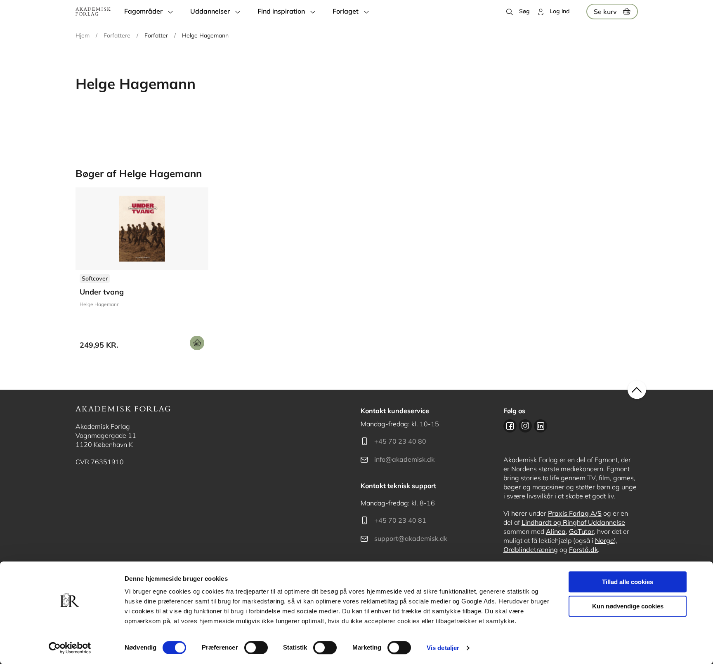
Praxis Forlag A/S (575, 513)
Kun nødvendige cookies (627, 606)
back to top (637, 390)
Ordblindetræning (530, 549)
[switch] (256, 647)
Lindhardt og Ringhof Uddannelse (573, 522)
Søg (524, 11)
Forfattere (117, 35)
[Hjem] (93, 11)
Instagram (525, 426)
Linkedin (540, 426)
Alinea (556, 531)
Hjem (83, 35)
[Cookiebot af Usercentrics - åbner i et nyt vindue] (70, 648)
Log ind (560, 11)
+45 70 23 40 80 (400, 441)
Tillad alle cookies (627, 581)
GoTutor (581, 531)
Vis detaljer (443, 647)
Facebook (510, 426)
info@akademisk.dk (404, 459)
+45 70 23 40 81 (400, 520)
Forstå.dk (583, 549)
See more (142, 271)
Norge (604, 540)
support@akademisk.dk (410, 538)
